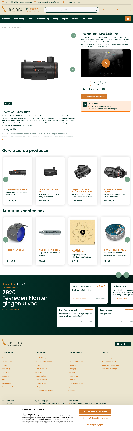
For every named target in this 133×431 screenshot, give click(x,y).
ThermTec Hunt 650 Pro (14, 27)
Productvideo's (41, 369)
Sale (83, 19)
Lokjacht (75, 19)
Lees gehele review (79, 298)
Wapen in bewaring (109, 361)
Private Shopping (41, 358)
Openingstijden (41, 376)
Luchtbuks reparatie (109, 358)
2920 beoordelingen (33, 11)
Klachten (71, 380)
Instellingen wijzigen (95, 425)
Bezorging (72, 369)
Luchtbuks (6, 19)
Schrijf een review (42, 387)
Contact (71, 390)
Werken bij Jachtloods (43, 361)
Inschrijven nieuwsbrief (44, 390)
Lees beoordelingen (10, 309)
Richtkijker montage (109, 369)
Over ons (106, 10)
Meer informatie (27, 427)
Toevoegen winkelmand (95, 97)
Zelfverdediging (42, 19)
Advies (89, 19)
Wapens (65, 19)
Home (4, 27)
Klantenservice (119, 10)
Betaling (71, 372)
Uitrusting (54, 19)
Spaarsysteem (74, 387)
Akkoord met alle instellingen (95, 411)
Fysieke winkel (40, 383)
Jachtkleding (19, 19)
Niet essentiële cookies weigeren (95, 418)
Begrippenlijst (7, 383)
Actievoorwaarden (75, 383)
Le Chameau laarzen (10, 387)
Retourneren (73, 376)
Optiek (30, 19)
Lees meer (6, 140)
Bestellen (72, 365)
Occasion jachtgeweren (111, 365)
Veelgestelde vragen (76, 361)
